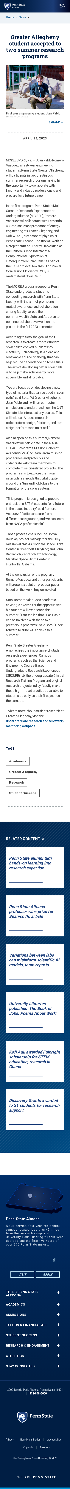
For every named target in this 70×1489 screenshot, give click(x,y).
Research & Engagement (28, 1345)
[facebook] (15, 1260)
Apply (47, 1274)
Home (10, 17)
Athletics (15, 1356)
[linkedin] (44, 1260)
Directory (45, 1447)
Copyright (28, 1447)
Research (16, 782)
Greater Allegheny (23, 772)
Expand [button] (54, 122)
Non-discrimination (30, 1439)
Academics (18, 761)
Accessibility (54, 1439)
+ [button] (58, 1293)
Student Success (22, 793)
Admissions (16, 1315)
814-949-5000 (38, 1393)
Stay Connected (20, 1366)
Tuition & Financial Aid (26, 1325)
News (22, 17)
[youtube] (35, 1260)
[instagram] (25, 1260)
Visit (22, 1274)
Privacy (10, 1439)
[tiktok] (54, 1260)
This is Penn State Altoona (22, 1293)
